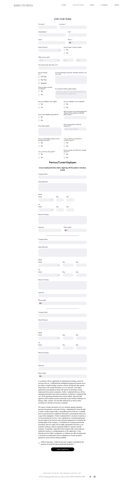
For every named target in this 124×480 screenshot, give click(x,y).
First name (41, 24)
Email (40, 39)
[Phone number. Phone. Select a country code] (66, 230)
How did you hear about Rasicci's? (48, 65)
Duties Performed (42, 182)
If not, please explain (44, 126)
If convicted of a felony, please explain (65, 89)
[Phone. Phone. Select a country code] (71, 42)
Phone (70, 39)
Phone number (67, 227)
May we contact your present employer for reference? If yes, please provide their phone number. (75, 113)
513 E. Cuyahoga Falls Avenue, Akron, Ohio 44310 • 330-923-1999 (62, 477)
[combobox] (50, 50)
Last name (62, 24)
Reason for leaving (43, 214)
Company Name (42, 174)
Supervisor (41, 227)
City (69, 32)
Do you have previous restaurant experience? (72, 125)
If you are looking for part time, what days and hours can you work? (71, 73)
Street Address (42, 32)
